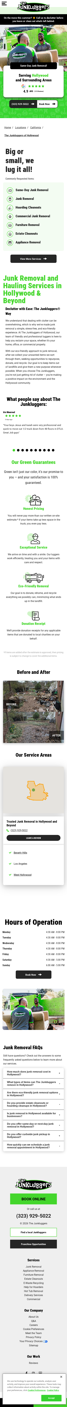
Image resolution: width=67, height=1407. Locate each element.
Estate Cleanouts (33, 1278)
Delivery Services (33, 1295)
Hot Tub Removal (33, 1291)
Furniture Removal (34, 1274)
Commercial (33, 1299)
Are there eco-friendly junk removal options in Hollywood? (32, 1094)
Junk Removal (33, 1266)
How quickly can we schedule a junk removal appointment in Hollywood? (28, 1146)
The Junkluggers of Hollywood (21, 135)
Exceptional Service (33, 547)
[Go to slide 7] (40, 450)
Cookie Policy (53, 1390)
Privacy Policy (33, 1337)
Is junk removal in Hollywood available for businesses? (31, 1115)
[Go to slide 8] (44, 450)
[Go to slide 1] (14, 450)
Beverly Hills (20, 852)
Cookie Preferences (37, 1390)
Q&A (33, 1320)
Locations (20, 127)
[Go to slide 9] (49, 450)
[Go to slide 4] (27, 450)
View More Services (30, 258)
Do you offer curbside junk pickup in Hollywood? (28, 1135)
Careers (33, 1324)
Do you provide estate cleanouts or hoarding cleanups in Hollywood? (27, 1104)
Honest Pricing (33, 508)
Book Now (44, 104)
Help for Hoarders (33, 1286)
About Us (33, 1316)
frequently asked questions (18, 1059)
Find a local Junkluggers (33, 1232)
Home (7, 127)
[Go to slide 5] (31, 450)
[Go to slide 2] (18, 450)
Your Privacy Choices (31, 1341)
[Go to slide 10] (53, 450)
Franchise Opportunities (33, 1244)
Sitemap (33, 1345)
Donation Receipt (33, 623)
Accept (51, 1398)
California (35, 127)
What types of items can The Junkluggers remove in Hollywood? (31, 1083)
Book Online (34, 1198)
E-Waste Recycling (34, 1282)
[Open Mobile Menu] (4, 4)
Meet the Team (33, 1333)
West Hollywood (22, 874)
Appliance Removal (33, 1270)
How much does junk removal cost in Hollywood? (29, 1073)
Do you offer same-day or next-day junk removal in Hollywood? (30, 1125)
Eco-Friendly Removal (33, 586)
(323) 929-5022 (20, 104)
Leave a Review (33, 837)
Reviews (33, 1362)
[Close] (61, 1376)
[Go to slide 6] (35, 450)
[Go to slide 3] (22, 450)
